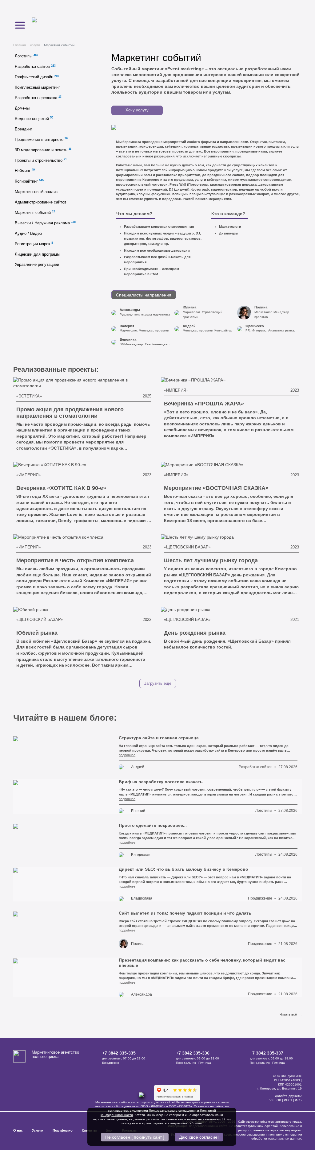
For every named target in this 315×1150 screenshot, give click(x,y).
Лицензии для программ (37, 254)
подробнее (127, 755)
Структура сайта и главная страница (159, 737)
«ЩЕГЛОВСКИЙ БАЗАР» (187, 547)
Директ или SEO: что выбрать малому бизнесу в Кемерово (183, 869)
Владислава (141, 898)
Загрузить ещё (157, 683)
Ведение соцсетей (34, 118)
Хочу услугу (137, 110)
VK (271, 1100)
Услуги (35, 45)
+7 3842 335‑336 (192, 1053)
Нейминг (25, 170)
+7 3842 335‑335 (119, 1053)
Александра (141, 994)
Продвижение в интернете (41, 139)
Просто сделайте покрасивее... (153, 825)
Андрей (137, 767)
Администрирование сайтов (40, 202)
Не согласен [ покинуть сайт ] (134, 1137)
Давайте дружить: (288, 1096)
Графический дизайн (37, 76)
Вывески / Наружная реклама (45, 222)
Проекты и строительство (41, 160)
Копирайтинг (29, 181)
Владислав (140, 855)
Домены (22, 108)
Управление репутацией (37, 264)
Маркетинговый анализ (36, 192)
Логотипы (26, 56)
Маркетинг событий (35, 212)
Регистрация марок (34, 243)
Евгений (138, 811)
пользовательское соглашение (242, 1134)
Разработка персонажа (38, 97)
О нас (18, 1130)
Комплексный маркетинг (37, 87)
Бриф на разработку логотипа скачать (161, 781)
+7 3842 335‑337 (266, 1053)
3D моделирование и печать (43, 149)
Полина (138, 944)
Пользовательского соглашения (172, 1110)
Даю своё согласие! (199, 1137)
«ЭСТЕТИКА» (29, 396)
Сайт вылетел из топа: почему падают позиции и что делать (185, 913)
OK (279, 1100)
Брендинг (23, 129)
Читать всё (291, 1014)
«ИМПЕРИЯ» (176, 390)
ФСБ (298, 1100)
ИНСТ (288, 1100)
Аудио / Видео (28, 233)
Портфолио (63, 1130)
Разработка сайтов (35, 66)
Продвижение (260, 898)
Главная (19, 45)
